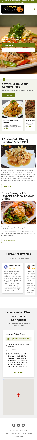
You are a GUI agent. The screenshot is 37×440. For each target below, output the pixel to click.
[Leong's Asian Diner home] (12, 9)
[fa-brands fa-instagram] (18, 425)
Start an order (18, 372)
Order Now (8, 95)
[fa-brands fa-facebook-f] (13, 425)
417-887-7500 (12, 350)
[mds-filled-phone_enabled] (23, 425)
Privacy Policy (23, 430)
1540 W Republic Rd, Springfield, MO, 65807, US (19, 345)
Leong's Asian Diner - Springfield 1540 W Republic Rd (18, 339)
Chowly (21, 436)
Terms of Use (14, 430)
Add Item (5, 128)
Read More (10, 290)
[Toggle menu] (35, 9)
